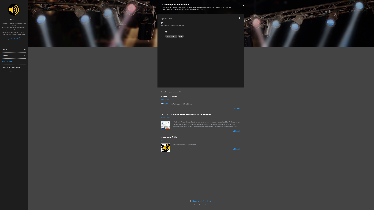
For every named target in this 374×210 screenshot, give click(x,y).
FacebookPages (171, 36)
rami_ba (205, 205)
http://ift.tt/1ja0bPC (169, 96)
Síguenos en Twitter (169, 137)
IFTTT (181, 36)
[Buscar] (243, 5)
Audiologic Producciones (175, 4)
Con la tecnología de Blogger (202, 201)
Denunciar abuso (7, 61)
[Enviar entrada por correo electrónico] (166, 32)
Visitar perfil (14, 38)
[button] (239, 18)
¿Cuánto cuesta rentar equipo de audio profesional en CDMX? (186, 114)
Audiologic (14, 19)
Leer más (236, 108)
